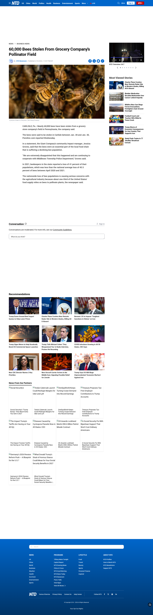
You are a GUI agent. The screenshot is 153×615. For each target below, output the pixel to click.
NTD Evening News (60, 565)
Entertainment (34, 580)
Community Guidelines (62, 230)
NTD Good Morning (60, 571)
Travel (81, 562)
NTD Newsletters (109, 565)
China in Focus (59, 568)
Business (32, 568)
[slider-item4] (126, 67)
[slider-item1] (120, 67)
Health (31, 574)
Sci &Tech (32, 577)
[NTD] (32, 594)
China (31, 562)
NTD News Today (59, 574)
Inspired (81, 574)
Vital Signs (57, 583)
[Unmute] (141, 54)
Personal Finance (84, 571)
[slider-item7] (132, 67)
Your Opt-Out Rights (76, 609)
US (30, 559)
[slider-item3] (124, 67)
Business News (23, 44)
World (31, 565)
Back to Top (150, 605)
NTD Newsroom (21, 61)
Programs (58, 555)
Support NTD (107, 568)
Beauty (81, 565)
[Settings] (141, 60)
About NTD (108, 555)
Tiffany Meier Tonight (61, 559)
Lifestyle (83, 555)
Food (80, 559)
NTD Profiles (107, 559)
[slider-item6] (130, 67)
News (11, 44)
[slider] (127, 57)
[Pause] (112, 60)
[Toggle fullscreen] (137, 60)
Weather (32, 571)
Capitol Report (58, 562)
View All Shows (59, 585)
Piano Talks (58, 580)
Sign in (130, 3)
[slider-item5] (128, 67)
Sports (31, 583)
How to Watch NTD (109, 562)
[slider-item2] (122, 67)
